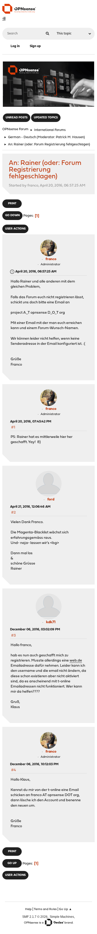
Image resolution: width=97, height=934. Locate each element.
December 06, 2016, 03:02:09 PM (35, 629)
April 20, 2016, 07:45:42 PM (30, 421)
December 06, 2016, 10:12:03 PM (34, 764)
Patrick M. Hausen (70, 137)
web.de (76, 661)
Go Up (12, 863)
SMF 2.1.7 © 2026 (35, 916)
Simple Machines (62, 916)
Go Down (12, 215)
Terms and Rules (45, 909)
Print (12, 203)
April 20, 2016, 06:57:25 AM (35, 271)
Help (28, 909)
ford (50, 499)
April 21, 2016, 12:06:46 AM (30, 506)
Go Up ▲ (65, 909)
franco (51, 259)
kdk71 (51, 622)
